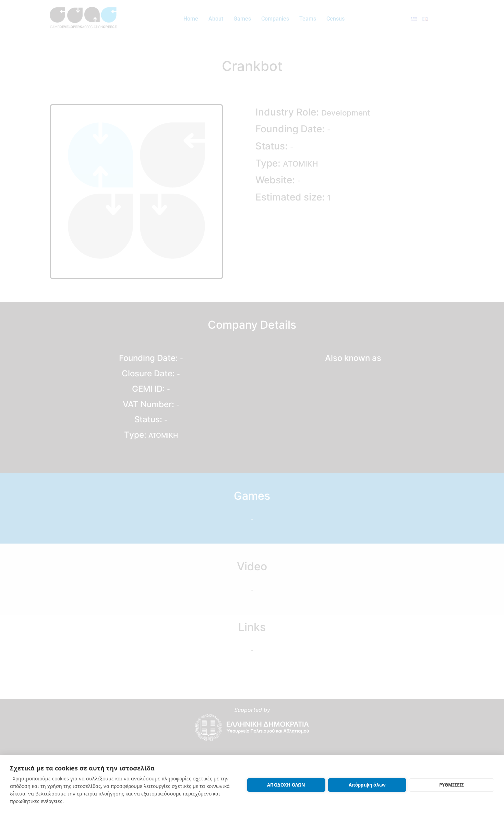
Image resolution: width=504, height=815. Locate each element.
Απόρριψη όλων (367, 785)
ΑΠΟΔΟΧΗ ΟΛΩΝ (286, 785)
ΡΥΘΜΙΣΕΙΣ (451, 785)
